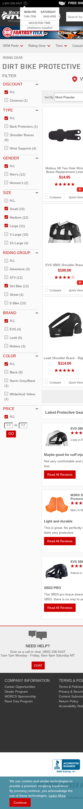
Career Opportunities (20, 687)
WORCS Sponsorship (20, 696)
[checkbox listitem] (9, 92)
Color (9, 356)
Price (9, 409)
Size (7, 193)
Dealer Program (16, 691)
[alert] (39, 19)
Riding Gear (13, 57)
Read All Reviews (59, 474)
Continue (20, 802)
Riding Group (16, 253)
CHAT (38, 665)
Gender (11, 158)
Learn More (57, 795)
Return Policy (68, 701)
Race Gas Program (19, 701)
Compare (55, 197)
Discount (13, 84)
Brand (9, 313)
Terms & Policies (71, 687)
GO (11, 434)
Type (8, 110)
